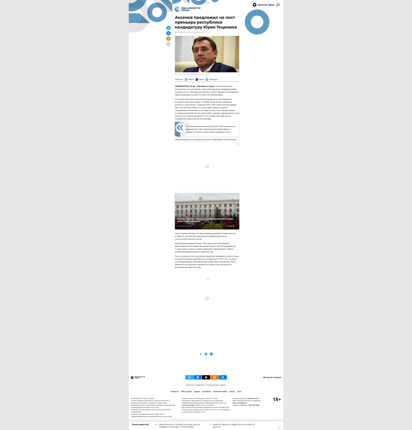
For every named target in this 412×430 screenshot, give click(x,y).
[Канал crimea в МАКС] (223, 377)
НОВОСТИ (175, 392)
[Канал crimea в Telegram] (189, 377)
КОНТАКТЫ (206, 392)
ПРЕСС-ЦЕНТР (186, 392)
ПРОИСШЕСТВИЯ (212, 385)
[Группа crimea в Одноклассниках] (214, 377)
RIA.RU (232, 392)
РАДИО (197, 392)
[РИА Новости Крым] (187, 9)
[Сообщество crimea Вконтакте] (198, 377)
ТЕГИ (239, 392)
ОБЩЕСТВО (200, 385)
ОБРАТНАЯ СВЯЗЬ (220, 392)
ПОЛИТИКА (190, 385)
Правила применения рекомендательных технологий (151, 416)
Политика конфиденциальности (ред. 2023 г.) (148, 414)
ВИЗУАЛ (223, 385)
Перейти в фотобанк (205, 74)
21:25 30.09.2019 (180, 32)
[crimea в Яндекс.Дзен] (206, 377)
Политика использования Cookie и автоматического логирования (151, 411)
